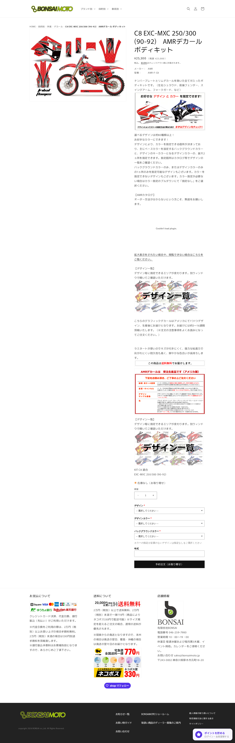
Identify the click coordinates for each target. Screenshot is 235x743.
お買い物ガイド (124, 722)
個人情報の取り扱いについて (202, 713)
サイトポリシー (196, 723)
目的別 (41, 26)
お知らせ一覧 (122, 714)
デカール (58, 26)
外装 (49, 26)
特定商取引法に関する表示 (201, 718)
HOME (33, 26)
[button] (88, 8)
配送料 (144, 62)
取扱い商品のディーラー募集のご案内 (161, 722)
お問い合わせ (122, 731)
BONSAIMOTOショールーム (155, 714)
